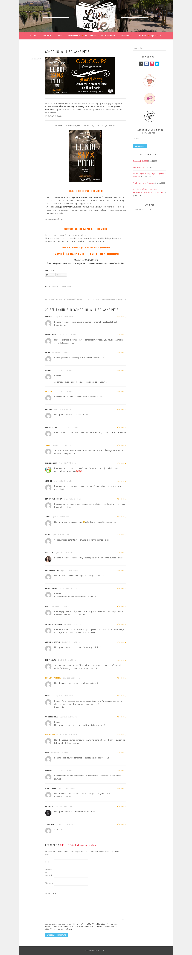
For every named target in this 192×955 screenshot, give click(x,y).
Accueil (33, 35)
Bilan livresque (138, 167)
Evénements (126, 35)
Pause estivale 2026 (140, 161)
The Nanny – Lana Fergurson (143, 183)
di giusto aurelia (53, 678)
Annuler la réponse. (89, 845)
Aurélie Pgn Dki (69, 845)
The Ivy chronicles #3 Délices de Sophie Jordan (64, 299)
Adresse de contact (49, 872)
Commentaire (49, 893)
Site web (49, 883)
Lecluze (48, 391)
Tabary (48, 445)
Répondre (120, 317)
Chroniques (47, 35)
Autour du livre (108, 35)
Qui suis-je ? (156, 35)
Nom (48, 861)
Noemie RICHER (51, 735)
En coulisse (90, 35)
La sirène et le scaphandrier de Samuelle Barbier (106, 299)
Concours (141, 35)
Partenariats (74, 35)
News (60, 35)
